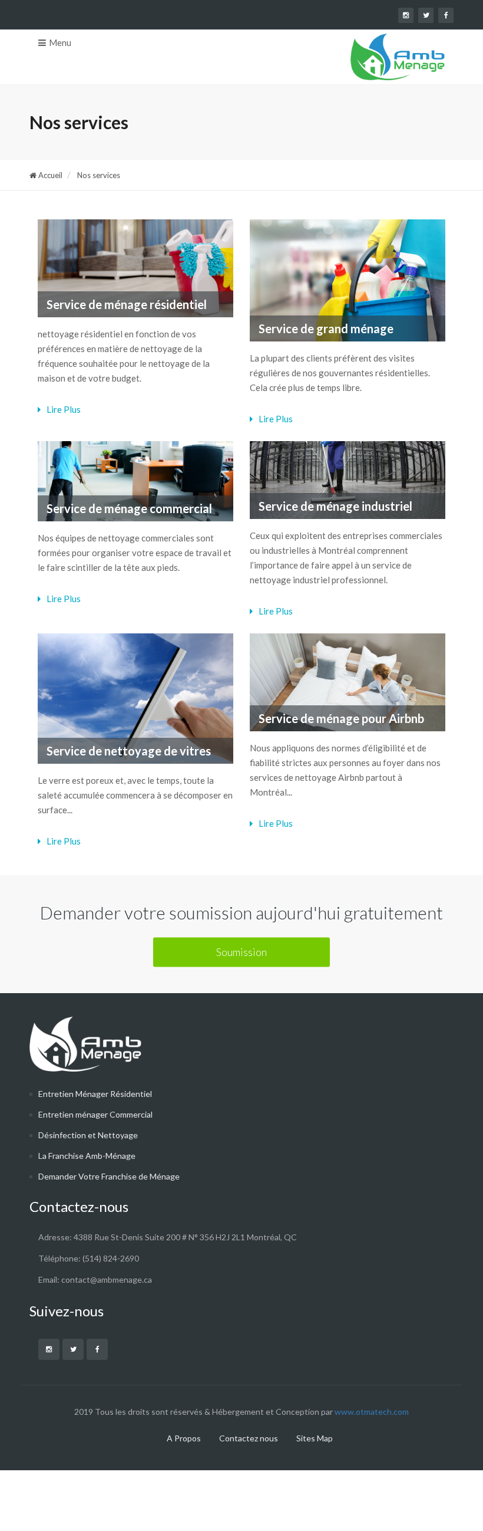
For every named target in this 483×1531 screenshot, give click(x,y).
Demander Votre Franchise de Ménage (109, 1176)
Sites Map (314, 1438)
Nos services (97, 175)
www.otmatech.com (371, 1412)
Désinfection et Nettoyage (88, 1135)
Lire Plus (63, 409)
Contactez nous (248, 1438)
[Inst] (48, 1349)
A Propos (184, 1438)
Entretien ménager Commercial (95, 1114)
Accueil (49, 175)
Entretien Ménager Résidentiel (95, 1094)
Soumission (241, 951)
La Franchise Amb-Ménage (86, 1156)
